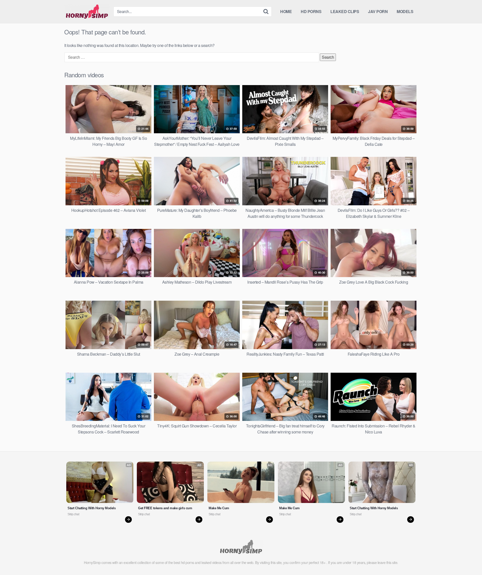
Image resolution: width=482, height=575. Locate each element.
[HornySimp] (86, 11)
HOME (286, 11)
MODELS (405, 11)
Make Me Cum (219, 508)
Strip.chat (73, 514)
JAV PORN (378, 11)
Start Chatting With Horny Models (91, 508)
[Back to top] (468, 559)
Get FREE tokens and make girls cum (165, 508)
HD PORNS (311, 11)
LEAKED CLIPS (344, 11)
